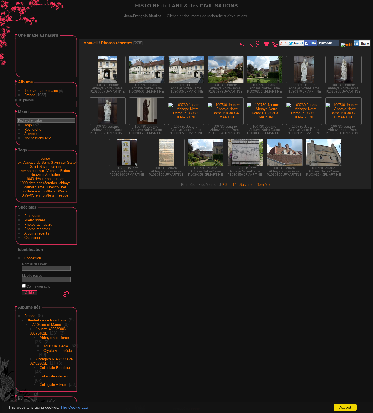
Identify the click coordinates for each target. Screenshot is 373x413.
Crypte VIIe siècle (57, 350)
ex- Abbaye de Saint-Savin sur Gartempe (50, 162)
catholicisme (34, 187)
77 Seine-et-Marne (46, 325)
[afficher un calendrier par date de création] (274, 44)
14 (234, 185)
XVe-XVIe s (31, 195)
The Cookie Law (74, 407)
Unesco (53, 187)
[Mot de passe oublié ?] (65, 293)
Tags (28, 125)
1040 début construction (45, 179)
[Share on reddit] (347, 45)
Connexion (32, 258)
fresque (62, 195)
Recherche (32, 129)
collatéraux (32, 191)
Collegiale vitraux (53, 385)
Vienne (51, 171)
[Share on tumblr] (328, 45)
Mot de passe (32, 275)
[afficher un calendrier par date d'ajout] (266, 44)
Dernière (263, 185)
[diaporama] (258, 44)
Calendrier (32, 238)
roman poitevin (32, 171)
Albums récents (36, 233)
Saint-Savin (39, 167)
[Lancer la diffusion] (46, 398)
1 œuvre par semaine (41, 91)
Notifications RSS (38, 138)
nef (63, 187)
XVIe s (48, 195)
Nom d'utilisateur (34, 264)
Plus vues (32, 216)
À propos (31, 134)
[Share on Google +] (283, 45)
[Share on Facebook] (310, 45)
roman (56, 167)
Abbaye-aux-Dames (55, 338)
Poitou (65, 171)
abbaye (65, 183)
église (45, 158)
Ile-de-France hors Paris (47, 320)
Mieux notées (35, 220)
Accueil (91, 42)
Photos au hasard (38, 224)
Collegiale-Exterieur (55, 368)
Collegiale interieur (54, 376)
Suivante (246, 185)
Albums (25, 82)
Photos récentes (37, 229)
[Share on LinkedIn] (362, 45)
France (29, 95)
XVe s (62, 191)
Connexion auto (38, 286)
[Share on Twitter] (296, 45)
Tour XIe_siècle (55, 346)
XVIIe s (49, 191)
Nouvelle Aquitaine (45, 175)
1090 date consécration (38, 183)
